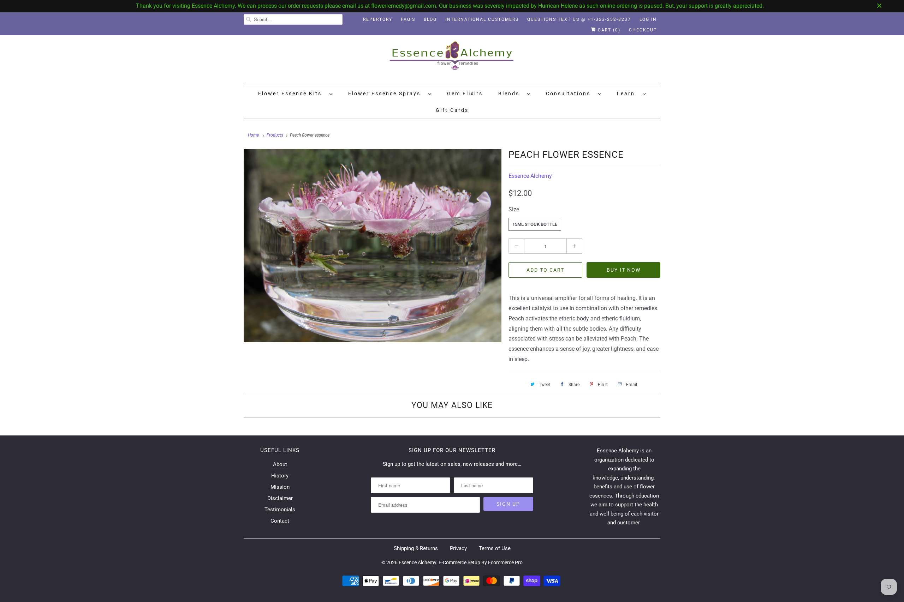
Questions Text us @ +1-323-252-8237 (579, 19)
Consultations (570, 93)
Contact (279, 521)
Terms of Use (495, 548)
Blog (430, 19)
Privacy (458, 548)
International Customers (482, 19)
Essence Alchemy (530, 176)
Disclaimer (280, 498)
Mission (280, 487)
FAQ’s (408, 19)
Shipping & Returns (416, 548)
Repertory (377, 19)
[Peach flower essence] (372, 245)
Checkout (643, 30)
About (280, 464)
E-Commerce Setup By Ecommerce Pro (481, 562)
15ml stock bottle (534, 224)
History (280, 475)
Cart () (608, 30)
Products (275, 135)
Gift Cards (452, 110)
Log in (648, 19)
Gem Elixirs (465, 93)
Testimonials (279, 509)
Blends (511, 93)
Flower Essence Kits (292, 93)
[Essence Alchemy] (452, 59)
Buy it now (624, 270)
